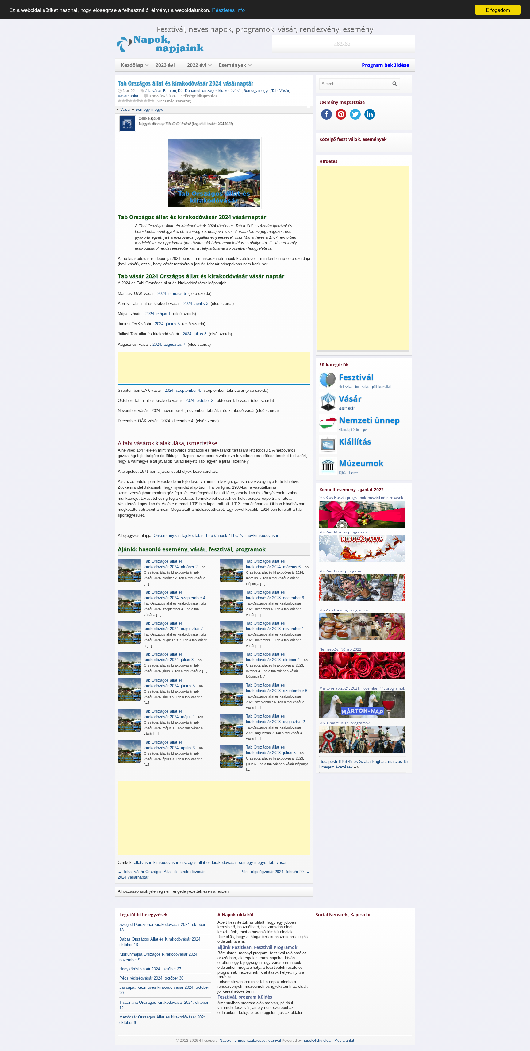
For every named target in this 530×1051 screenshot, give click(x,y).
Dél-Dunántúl (189, 91)
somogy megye (252, 862)
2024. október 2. (200, 400)
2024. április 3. (196, 303)
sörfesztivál (345, 386)
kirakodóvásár (165, 862)
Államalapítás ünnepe (353, 429)
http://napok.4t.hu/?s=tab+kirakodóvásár (242, 535)
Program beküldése (385, 65)
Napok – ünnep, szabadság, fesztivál (250, 1040)
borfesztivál (362, 386)
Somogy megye (257, 91)
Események (232, 65)
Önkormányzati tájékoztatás (179, 535)
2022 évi (196, 65)
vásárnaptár (347, 408)
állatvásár (153, 91)
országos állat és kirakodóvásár (208, 862)
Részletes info (228, 10)
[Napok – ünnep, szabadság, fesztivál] (161, 52)
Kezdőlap (132, 65)
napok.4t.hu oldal (317, 1040)
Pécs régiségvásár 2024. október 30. (152, 978)
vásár (281, 862)
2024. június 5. (168, 323)
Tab (274, 91)
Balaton (169, 91)
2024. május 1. (158, 313)
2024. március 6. (172, 293)
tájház (342, 472)
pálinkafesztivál (381, 386)
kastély (353, 472)
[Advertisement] (216, 367)
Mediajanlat (344, 1040)
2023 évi (165, 65)
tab (271, 862)
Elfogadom (498, 9)
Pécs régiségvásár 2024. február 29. (275, 871)
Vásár (284, 91)
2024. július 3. (195, 334)
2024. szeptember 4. (183, 390)
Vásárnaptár (128, 96)
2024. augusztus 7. (169, 344)
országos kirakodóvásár (222, 91)
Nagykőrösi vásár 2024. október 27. (150, 969)
